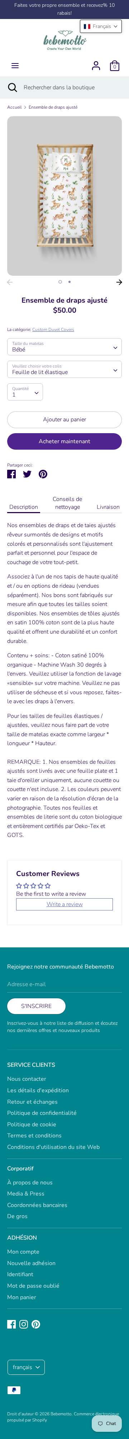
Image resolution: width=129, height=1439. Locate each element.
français (22, 1367)
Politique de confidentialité (42, 1113)
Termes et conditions (34, 1136)
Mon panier (21, 1297)
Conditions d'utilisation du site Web (53, 1147)
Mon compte (23, 1252)
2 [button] (69, 282)
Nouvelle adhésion (31, 1263)
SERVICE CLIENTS (31, 1065)
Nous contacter (26, 1079)
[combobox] (64, 346)
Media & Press (25, 1194)
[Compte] (96, 63)
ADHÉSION (22, 1238)
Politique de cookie (31, 1124)
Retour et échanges (32, 1102)
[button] (100, 26)
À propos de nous (30, 1183)
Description (23, 507)
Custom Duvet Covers (53, 329)
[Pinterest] (36, 1324)
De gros (17, 1216)
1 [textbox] (14, 395)
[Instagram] (23, 1324)
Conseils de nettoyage (67, 503)
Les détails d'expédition (38, 1090)
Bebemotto (61, 1414)
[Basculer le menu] (15, 65)
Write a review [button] (65, 904)
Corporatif (20, 1169)
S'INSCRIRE (36, 1006)
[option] (64, 195)
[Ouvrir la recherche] (11, 87)
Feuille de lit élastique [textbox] (40, 372)
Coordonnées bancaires (37, 1205)
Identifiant (20, 1274)
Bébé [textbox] (18, 350)
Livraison (108, 507)
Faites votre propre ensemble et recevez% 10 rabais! (64, 9)
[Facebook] (11, 1324)
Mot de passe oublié (33, 1286)
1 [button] (60, 282)
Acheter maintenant (64, 441)
